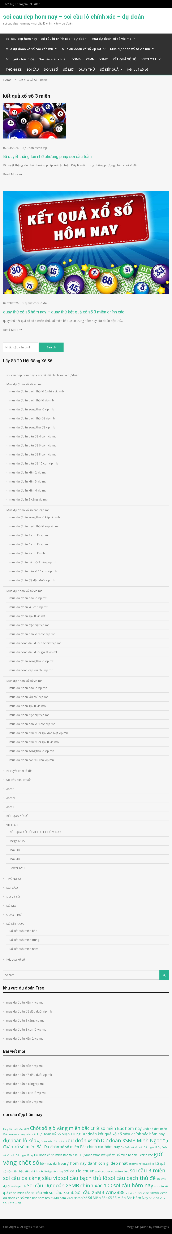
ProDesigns (161, 1227)
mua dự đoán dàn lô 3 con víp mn (32, 724)
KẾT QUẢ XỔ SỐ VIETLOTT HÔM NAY (35, 832)
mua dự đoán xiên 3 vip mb (28, 481)
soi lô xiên (131, 1193)
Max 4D (14, 859)
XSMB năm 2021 (62, 1198)
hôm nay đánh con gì (54, 1163)
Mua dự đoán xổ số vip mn (130, 49)
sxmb (154, 1192)
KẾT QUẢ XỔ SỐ (125, 59)
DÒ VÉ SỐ (51, 69)
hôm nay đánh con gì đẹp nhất (99, 1163)
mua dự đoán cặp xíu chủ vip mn (31, 760)
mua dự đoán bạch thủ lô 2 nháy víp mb (36, 391)
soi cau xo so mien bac (112, 1171)
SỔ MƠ (68, 69)
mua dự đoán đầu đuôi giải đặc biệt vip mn (38, 733)
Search (51, 347)
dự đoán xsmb (84, 1140)
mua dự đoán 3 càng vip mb (28, 499)
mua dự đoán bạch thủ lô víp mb (31, 400)
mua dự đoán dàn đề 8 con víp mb (32, 454)
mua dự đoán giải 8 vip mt (27, 616)
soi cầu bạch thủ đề (132, 1177)
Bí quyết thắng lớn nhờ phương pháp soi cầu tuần (47, 156)
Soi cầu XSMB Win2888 (100, 1192)
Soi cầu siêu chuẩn (53, 59)
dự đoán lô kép (19, 1140)
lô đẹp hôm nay (53, 1171)
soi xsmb (144, 1193)
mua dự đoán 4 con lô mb (27, 553)
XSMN (90, 59)
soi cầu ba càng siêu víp (31, 1177)
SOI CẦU (33, 69)
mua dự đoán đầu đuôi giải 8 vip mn (34, 742)
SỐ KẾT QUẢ (109, 69)
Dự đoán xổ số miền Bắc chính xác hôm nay (82, 1146)
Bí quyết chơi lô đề (20, 59)
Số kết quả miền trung (24, 940)
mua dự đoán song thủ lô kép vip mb (34, 517)
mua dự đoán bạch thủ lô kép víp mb (34, 526)
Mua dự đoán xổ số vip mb (111, 38)
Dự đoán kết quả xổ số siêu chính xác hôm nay (123, 1133)
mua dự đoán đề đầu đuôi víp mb (32, 580)
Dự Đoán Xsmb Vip (34, 148)
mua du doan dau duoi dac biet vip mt (35, 643)
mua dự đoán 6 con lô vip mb (29, 544)
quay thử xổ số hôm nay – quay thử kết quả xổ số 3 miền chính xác (63, 311)
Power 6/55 (17, 868)
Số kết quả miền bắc (23, 931)
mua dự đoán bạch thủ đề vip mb (32, 418)
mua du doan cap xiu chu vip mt (31, 670)
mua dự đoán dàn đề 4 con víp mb (32, 436)
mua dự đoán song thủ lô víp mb (31, 409)
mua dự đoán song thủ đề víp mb (32, 427)
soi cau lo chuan (79, 1171)
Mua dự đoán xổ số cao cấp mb (29, 49)
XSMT (103, 59)
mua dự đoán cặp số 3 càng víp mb (33, 562)
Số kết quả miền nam (23, 949)
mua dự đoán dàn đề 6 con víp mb (32, 445)
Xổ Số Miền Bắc (95, 1197)
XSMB (76, 59)
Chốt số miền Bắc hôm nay (116, 1128)
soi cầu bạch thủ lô (84, 1177)
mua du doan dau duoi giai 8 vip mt (33, 652)
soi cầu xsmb (61, 1192)
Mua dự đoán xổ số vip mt (81, 49)
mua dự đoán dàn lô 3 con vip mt (32, 634)
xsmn (78, 1197)
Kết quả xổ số (137, 69)
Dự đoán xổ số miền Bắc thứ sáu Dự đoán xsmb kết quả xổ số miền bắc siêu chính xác (93, 1155)
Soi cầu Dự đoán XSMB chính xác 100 (69, 1185)
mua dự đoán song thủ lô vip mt (31, 661)
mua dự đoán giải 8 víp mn (27, 706)
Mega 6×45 (17, 841)
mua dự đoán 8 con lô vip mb (29, 535)
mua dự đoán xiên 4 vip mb (28, 490)
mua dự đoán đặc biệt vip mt (29, 625)
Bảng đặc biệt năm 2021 (16, 1129)
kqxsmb (133, 1163)
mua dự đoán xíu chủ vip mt (28, 607)
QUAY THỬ (86, 69)
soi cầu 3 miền (147, 1170)
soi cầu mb (39, 1192)
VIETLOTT (149, 59)
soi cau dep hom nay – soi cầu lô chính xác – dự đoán (73, 16)
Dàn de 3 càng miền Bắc (22, 1134)
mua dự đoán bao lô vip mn (28, 688)
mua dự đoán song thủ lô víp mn (31, 751)
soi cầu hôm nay (133, 1185)
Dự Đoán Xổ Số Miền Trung (59, 1134)
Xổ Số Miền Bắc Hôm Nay (128, 1197)
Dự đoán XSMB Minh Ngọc (131, 1140)
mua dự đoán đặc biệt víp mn (29, 715)
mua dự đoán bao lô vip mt (28, 598)
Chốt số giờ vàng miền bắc (60, 1128)
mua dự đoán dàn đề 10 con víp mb (33, 463)
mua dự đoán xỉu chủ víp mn (28, 697)
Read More (10, 174)
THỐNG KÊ (14, 69)
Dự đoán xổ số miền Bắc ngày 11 (139, 1147)
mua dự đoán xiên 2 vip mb (28, 472)
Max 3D (14, 850)
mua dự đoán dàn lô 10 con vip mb (33, 571)
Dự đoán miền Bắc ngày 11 (52, 1141)
